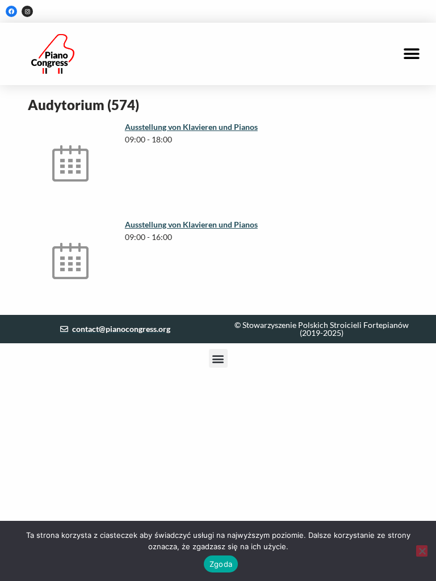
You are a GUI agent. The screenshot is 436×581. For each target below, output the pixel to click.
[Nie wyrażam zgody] (421, 551)
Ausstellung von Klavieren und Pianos (191, 127)
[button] (412, 54)
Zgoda (220, 564)
